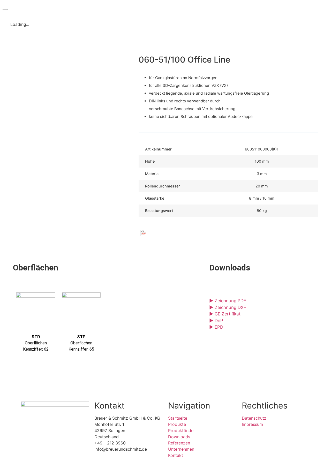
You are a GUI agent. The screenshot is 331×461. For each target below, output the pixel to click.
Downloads (174, 9)
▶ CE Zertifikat (224, 313)
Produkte (103, 9)
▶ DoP (216, 320)
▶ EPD (216, 327)
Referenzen (206, 9)
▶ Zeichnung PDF (227, 300)
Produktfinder (141, 9)
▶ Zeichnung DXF (227, 307)
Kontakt (276, 9)
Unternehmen (240, 9)
